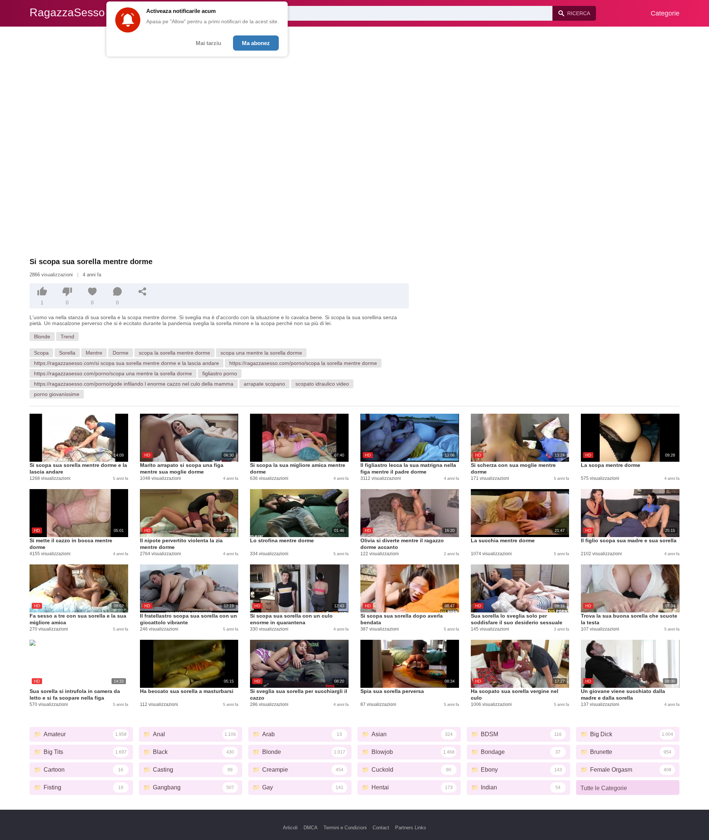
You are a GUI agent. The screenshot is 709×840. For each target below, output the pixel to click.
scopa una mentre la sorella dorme (261, 353)
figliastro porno (219, 373)
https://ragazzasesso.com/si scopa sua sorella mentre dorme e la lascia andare (126, 363)
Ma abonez (256, 43)
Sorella (67, 353)
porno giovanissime (56, 394)
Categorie (665, 13)
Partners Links (410, 827)
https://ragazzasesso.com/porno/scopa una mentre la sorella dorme (113, 373)
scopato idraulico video (322, 384)
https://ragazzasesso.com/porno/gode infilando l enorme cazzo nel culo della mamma (133, 384)
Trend (67, 336)
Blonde (42, 336)
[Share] (142, 291)
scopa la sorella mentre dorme (174, 353)
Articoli (290, 827)
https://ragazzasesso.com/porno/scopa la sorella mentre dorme (303, 363)
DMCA (311, 827)
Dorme (121, 353)
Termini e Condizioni (345, 827)
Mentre (94, 353)
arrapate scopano (264, 384)
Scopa (41, 353)
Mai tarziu (208, 43)
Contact (381, 827)
